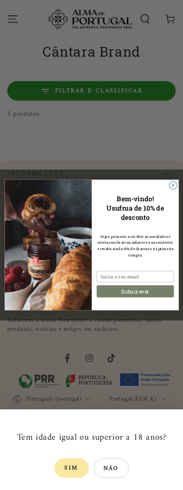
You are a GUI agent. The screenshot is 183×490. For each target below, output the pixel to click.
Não (111, 469)
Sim (71, 468)
